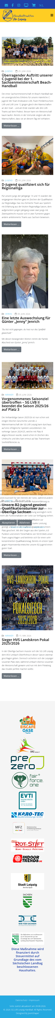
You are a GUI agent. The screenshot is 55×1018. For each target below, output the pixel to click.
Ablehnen (24, 522)
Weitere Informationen (21, 527)
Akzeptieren (8, 522)
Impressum (39, 527)
